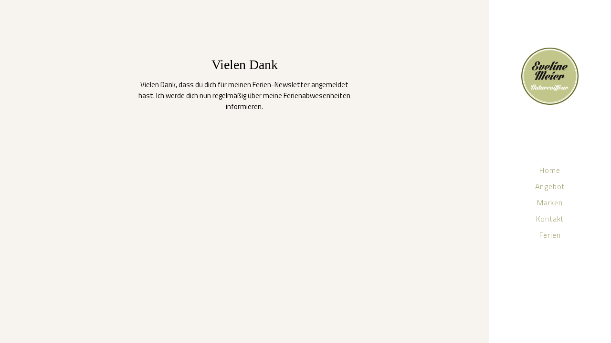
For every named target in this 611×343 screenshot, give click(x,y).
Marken (76, 13)
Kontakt (107, 13)
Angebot (45, 13)
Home (16, 13)
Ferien (137, 13)
